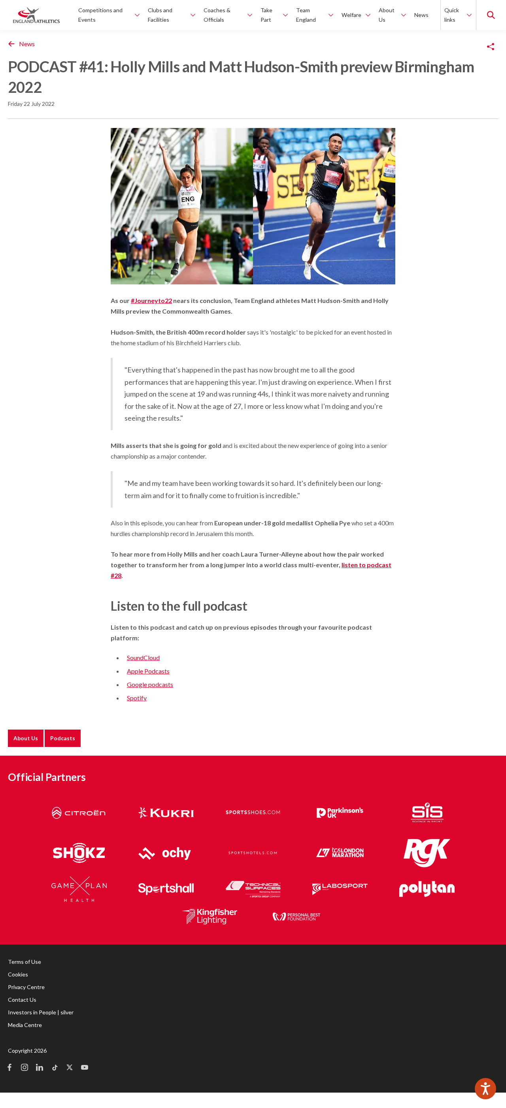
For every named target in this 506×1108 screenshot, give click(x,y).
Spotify (137, 698)
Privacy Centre (26, 987)
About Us (25, 738)
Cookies (18, 974)
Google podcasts (150, 684)
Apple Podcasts (148, 671)
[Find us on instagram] (24, 1068)
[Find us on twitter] (69, 1068)
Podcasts (62, 738)
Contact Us (22, 999)
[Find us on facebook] (9, 1068)
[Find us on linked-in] (39, 1068)
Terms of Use (24, 961)
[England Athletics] (36, 15)
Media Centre (25, 1024)
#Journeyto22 (151, 300)
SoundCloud (143, 657)
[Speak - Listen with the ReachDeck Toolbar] (485, 1088)
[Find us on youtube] (84, 1068)
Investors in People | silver (41, 1012)
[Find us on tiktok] (54, 1068)
